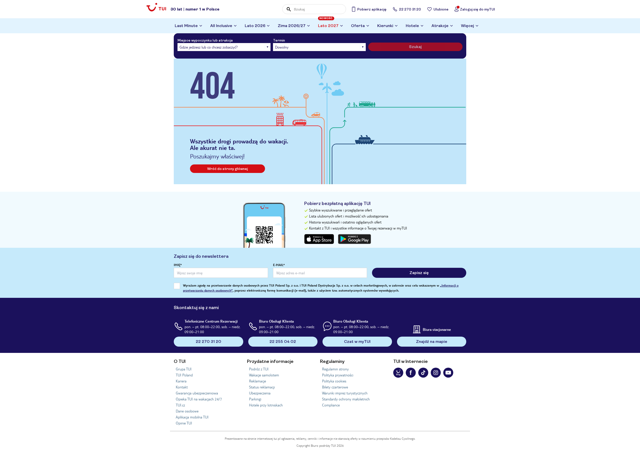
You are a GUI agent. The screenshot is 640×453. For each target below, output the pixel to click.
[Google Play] (354, 239)
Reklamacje (257, 381)
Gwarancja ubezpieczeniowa (197, 393)
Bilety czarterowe (335, 387)
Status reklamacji (262, 387)
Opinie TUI (184, 423)
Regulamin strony (335, 369)
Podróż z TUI (258, 369)
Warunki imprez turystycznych (345, 393)
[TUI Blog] (398, 373)
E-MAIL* (279, 265)
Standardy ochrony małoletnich (346, 399)
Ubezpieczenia (259, 393)
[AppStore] (319, 239)
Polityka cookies (334, 381)
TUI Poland (184, 375)
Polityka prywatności (337, 375)
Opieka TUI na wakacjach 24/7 (199, 399)
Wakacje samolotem (264, 375)
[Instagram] (436, 373)
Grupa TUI (184, 369)
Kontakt (182, 387)
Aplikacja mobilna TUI (192, 417)
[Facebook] (411, 373)
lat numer (195, 9)
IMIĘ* (178, 265)
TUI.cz (180, 405)
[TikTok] (423, 373)
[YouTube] (448, 373)
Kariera (181, 381)
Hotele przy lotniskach (266, 405)
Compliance (331, 405)
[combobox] (314, 9)
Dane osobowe (187, 411)
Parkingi (255, 399)
